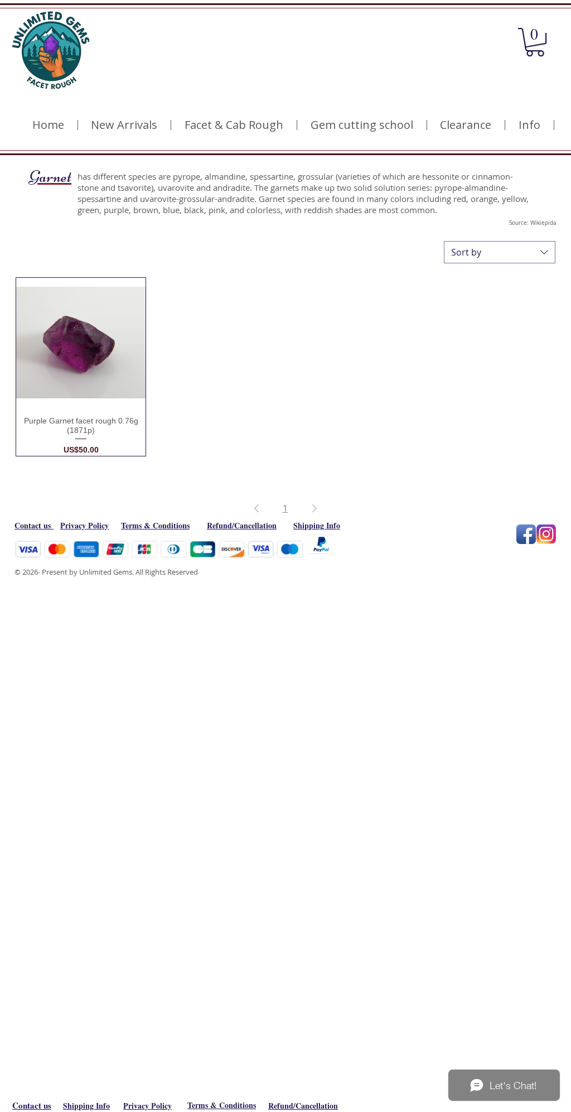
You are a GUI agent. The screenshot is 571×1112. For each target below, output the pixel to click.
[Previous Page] (256, 508)
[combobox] (499, 252)
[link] (535, 42)
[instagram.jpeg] (546, 534)
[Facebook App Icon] (526, 534)
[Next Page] (314, 508)
